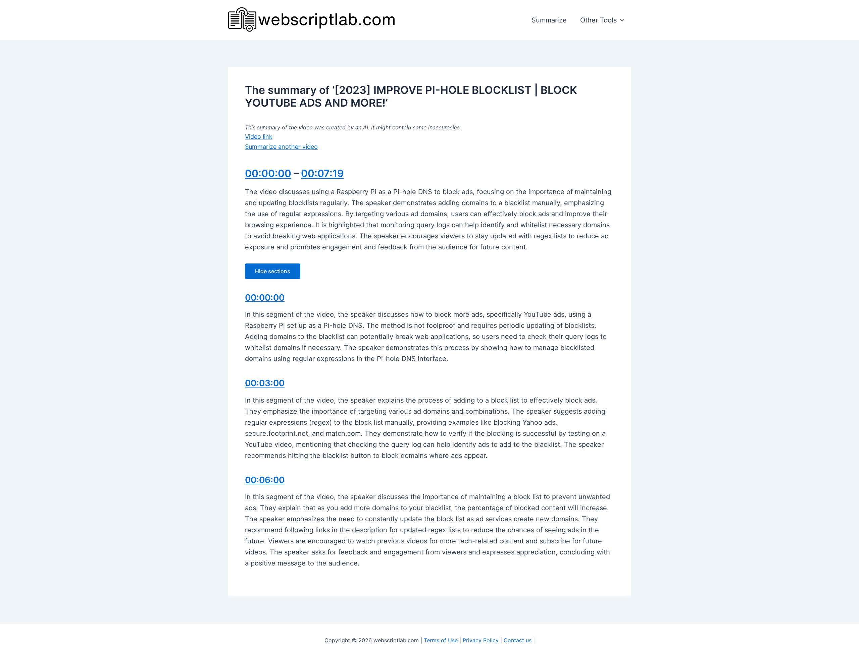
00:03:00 (265, 383)
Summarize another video (281, 146)
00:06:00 (265, 480)
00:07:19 (322, 173)
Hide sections (272, 271)
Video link (258, 136)
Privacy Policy (481, 640)
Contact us (518, 640)
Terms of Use (441, 640)
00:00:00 (268, 173)
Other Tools (598, 20)
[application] (620, 20)
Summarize (549, 20)
